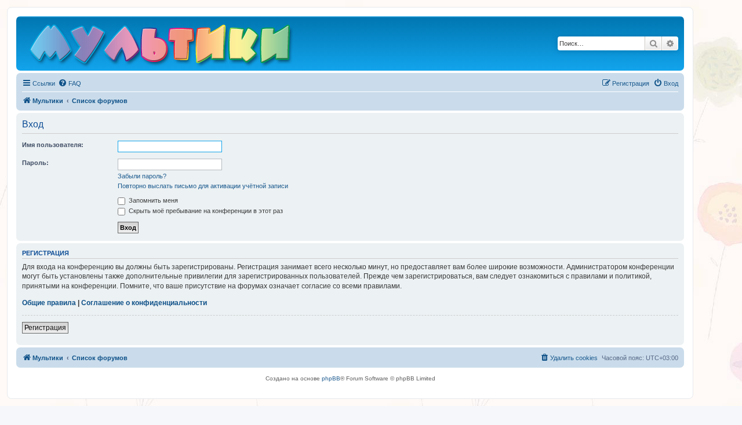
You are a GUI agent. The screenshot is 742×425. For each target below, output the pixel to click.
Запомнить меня (152, 200)
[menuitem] (69, 83)
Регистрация (45, 328)
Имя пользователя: (52, 144)
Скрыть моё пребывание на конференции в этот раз (205, 210)
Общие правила (49, 303)
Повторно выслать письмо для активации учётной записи (203, 185)
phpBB (331, 378)
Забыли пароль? (142, 176)
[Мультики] (162, 46)
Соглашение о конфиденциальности (144, 303)
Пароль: (35, 162)
